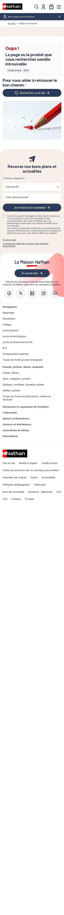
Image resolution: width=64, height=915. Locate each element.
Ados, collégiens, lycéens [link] (17, 378)
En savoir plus (9, 240)
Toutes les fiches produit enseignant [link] (22, 359)
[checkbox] (4, 216)
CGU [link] (58, 491)
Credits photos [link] (49, 463)
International (10, 436)
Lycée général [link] (10, 330)
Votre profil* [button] (12, 186)
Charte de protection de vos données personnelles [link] (31, 470)
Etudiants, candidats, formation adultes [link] (23, 384)
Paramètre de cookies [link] (15, 477)
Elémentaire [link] (9, 318)
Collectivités (10, 412)
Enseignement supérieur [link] (16, 353)
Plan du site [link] (9, 463)
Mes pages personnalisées (21, 17)
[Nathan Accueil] (12, 6)
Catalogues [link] (40, 484)
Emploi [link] (34, 477)
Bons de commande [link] (13, 491)
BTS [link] (5, 348)
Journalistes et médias (16, 430)
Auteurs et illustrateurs (16, 418)
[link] (9, 293)
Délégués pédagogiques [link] (16, 484)
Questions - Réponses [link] (40, 491)
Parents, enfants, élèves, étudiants (23, 367)
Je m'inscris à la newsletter (30, 207)
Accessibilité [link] (48, 477)
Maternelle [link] (8, 312)
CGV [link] (5, 499)
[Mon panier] (51, 6)
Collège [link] (7, 324)
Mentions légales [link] (28, 463)
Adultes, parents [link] (11, 390)
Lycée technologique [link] (14, 336)
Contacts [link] (16, 499)
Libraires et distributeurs (17, 424)
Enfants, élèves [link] (11, 372)
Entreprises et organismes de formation (26, 406)
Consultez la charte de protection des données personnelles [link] (25, 244)
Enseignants (10, 306)
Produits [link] (29, 499)
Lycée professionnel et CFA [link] (17, 342)
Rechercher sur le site (32, 92)
